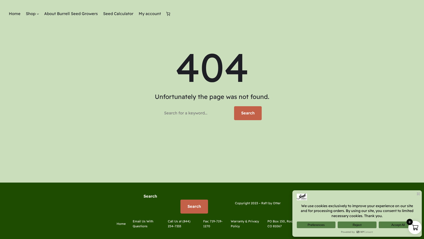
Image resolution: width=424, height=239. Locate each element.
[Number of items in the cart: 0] (168, 14)
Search (248, 113)
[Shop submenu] (38, 14)
